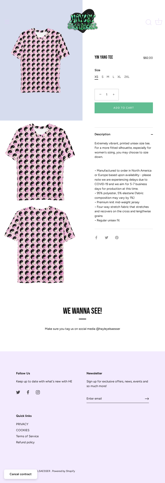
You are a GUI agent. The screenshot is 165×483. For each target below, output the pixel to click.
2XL (126, 77)
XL (119, 77)
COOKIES (22, 430)
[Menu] (7, 21)
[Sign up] (147, 399)
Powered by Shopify (63, 471)
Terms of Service (27, 436)
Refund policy (25, 442)
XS (96, 77)
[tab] (124, 185)
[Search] (148, 22)
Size (97, 70)
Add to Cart (123, 107)
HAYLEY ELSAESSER (38, 471)
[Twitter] (18, 392)
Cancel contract (21, 474)
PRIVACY (22, 424)
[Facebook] (28, 392)
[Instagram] (38, 392)
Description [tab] (102, 134)
